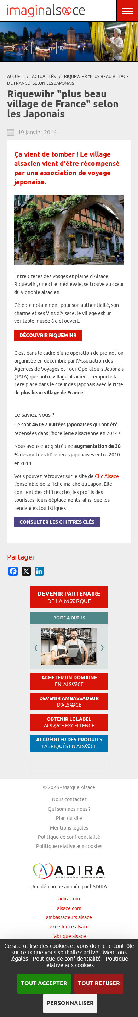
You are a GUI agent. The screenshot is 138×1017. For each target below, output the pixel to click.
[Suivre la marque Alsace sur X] (25, 48)
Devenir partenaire (69, 597)
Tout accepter (44, 983)
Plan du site (69, 818)
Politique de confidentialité (69, 837)
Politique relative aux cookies (69, 846)
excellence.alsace (69, 926)
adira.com (69, 898)
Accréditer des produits (69, 743)
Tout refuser (99, 983)
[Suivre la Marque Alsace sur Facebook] (13, 48)
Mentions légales (69, 828)
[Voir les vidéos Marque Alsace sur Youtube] (38, 48)
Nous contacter (69, 799)
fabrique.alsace (69, 936)
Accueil (15, 76)
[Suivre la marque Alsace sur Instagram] (63, 48)
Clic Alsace (107, 476)
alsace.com (69, 908)
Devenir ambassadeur (69, 702)
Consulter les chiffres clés (56, 522)
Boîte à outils (69, 617)
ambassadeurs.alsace (69, 917)
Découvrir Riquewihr (47, 335)
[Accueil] (46, 10)
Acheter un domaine (69, 681)
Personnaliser (70, 1003)
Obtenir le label (69, 722)
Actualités (44, 76)
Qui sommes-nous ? (69, 809)
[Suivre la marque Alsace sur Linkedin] (50, 48)
